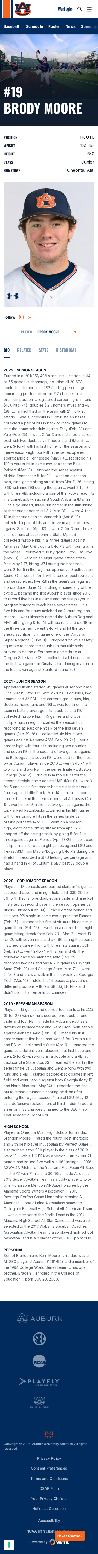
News (71, 26)
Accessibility (49, 1520)
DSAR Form (49, 1488)
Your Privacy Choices (49, 1498)
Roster (54, 26)
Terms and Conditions (49, 1478)
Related (24, 350)
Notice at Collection (49, 1508)
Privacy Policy (49, 1458)
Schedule (34, 26)
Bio (7, 350)
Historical (66, 350)
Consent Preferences (49, 1468)
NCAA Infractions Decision (49, 1531)
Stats (43, 350)
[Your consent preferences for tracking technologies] (9, 1545)
